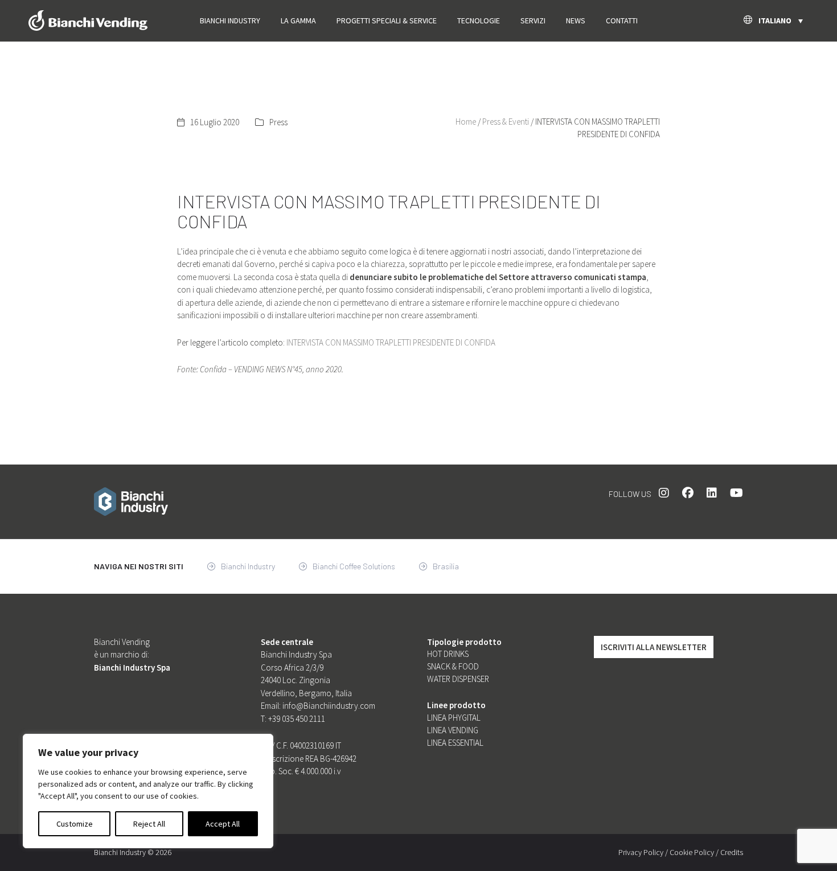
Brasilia (445, 566)
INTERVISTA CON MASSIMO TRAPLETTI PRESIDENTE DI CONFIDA (390, 342)
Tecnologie (478, 20)
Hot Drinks (448, 653)
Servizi (532, 20)
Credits (731, 852)
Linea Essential (455, 742)
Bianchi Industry (230, 20)
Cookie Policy (692, 852)
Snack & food (453, 666)
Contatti (622, 20)
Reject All (149, 824)
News (575, 20)
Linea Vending (452, 730)
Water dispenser (458, 678)
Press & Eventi (505, 121)
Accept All (223, 824)
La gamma (298, 20)
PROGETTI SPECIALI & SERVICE (387, 20)
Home (466, 121)
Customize (74, 824)
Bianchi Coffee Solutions (353, 566)
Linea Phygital (454, 717)
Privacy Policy (640, 852)
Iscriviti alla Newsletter (654, 647)
